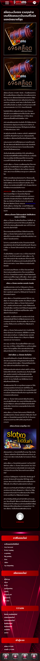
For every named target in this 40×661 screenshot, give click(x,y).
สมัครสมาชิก (7, 191)
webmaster (20, 522)
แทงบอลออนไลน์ (30, 203)
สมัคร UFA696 (8, 646)
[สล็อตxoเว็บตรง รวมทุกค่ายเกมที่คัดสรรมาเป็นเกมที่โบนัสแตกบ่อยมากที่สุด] (20, 39)
